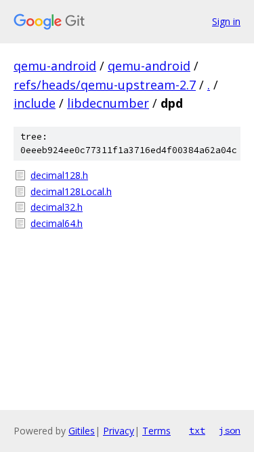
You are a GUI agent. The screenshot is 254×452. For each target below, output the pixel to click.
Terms (156, 430)
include (35, 103)
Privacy (118, 430)
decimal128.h (59, 175)
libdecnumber (108, 103)
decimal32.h (56, 207)
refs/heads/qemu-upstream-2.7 (105, 85)
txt (197, 430)
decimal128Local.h (71, 191)
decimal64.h (56, 223)
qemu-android (55, 66)
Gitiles (81, 430)
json (229, 430)
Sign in (226, 21)
